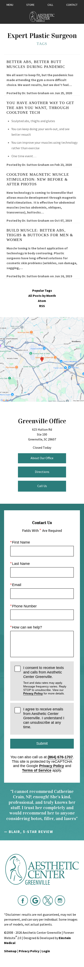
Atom (42, 301)
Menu (10, 5)
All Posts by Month (42, 296)
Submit (42, 743)
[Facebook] (23, 900)
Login (46, 951)
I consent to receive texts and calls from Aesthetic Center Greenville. (44, 680)
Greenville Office (42, 421)
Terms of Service (36, 770)
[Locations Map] (42, 359)
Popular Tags (42, 291)
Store (30, 5)
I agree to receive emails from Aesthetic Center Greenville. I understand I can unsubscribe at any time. (43, 718)
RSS (42, 306)
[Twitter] (48, 900)
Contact (71, 5)
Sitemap (10, 951)
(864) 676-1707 (60, 757)
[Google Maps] (35, 900)
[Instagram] (60, 900)
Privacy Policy (33, 693)
